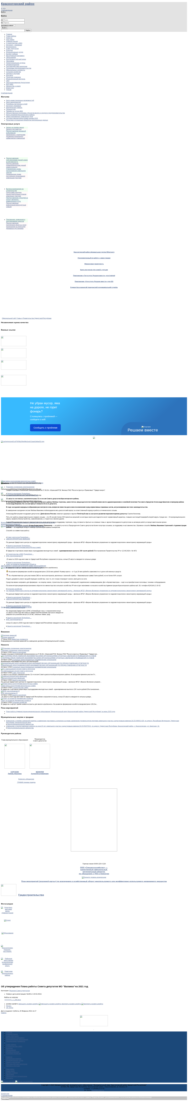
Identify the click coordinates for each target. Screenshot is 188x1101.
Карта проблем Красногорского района (20, 115)
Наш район (10, 40)
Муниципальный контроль (15, 79)
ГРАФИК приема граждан (26, 782)
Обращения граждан (13, 1059)
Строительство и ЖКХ (14, 43)
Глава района (11, 36)
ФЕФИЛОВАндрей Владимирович (40, 773)
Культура (9, 50)
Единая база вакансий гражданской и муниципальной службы (94, 287)
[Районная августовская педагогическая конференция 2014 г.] (7, 966)
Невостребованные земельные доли (19, 116)
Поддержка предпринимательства (18, 68)
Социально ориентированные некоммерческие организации (34, 660)
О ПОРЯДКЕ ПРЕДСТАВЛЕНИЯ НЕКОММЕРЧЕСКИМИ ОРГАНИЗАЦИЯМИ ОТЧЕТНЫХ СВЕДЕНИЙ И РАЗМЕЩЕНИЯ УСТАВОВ (47, 658)
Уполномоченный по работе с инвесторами (94, 258)
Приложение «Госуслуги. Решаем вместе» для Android (94, 276)
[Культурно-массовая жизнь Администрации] (7, 913)
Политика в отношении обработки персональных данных (27, 120)
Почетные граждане (13, 77)
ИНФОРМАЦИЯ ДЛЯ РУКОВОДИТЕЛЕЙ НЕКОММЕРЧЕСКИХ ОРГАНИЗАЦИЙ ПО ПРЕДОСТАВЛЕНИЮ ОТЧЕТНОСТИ (44, 665)
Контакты (9, 75)
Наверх (3, 1013)
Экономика (10, 61)
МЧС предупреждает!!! (14, 556)
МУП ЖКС (9, 84)
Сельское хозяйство (13, 72)
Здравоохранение (12, 65)
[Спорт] (7, 920)
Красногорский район (17, 3)
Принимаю (5, 1099)
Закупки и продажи (13, 74)
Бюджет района (12, 54)
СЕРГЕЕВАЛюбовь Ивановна (15, 773)
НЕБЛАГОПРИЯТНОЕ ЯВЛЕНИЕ (18, 539)
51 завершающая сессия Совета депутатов (22, 495)
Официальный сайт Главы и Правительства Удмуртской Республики (26, 318)
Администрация (12, 41)
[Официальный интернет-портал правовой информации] (93, 1029)
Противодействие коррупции (16, 66)
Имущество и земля (13, 86)
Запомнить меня (7, 25)
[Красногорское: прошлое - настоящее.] (7, 951)
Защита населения (14, 493)
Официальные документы (15, 70)
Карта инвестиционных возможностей (20, 100)
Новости (9, 38)
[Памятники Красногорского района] (7, 975)
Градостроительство (31, 895)
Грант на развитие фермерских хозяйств (21, 564)
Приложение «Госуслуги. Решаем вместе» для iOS (94, 281)
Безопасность (11, 47)
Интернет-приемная (13, 106)
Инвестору (10, 88)
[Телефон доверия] (13, 385)
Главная (9, 34)
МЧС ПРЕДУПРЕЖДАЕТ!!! (15, 607)
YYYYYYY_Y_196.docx (12, 1000)
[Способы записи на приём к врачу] (13, 369)
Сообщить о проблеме (45, 427)
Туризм (8, 90)
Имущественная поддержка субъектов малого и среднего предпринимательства (35, 113)
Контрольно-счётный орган (16, 59)
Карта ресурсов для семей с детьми (94, 270)
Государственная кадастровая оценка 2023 (22, 118)
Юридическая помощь (14, 108)
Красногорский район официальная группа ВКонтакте (94, 252)
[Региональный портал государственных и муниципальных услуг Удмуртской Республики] (13, 357)
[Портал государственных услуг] (13, 346)
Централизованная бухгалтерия (18, 82)
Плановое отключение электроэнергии (20, 487)
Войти (4, 28)
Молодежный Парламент (15, 56)
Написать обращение (26, 779)
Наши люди (10, 1071)
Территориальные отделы (15, 63)
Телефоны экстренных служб (16, 104)
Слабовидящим (6, 10)
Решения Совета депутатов (19, 991)
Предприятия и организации (16, 1076)
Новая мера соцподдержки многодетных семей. (23, 547)
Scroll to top (5, 1094)
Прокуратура (11, 109)
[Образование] (7, 933)
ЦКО (7, 81)
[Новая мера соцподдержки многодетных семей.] (22, 441)
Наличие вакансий (7, 637)
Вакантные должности (20, 639)
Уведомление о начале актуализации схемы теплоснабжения (23, 566)
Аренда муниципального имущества (20, 724)
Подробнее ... (26, 493)
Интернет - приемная (14, 45)
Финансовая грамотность (94, 264)
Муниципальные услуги (14, 52)
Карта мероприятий (13, 102)
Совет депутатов (12, 48)
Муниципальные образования (17, 1039)
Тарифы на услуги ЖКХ (14, 111)
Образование (11, 57)
